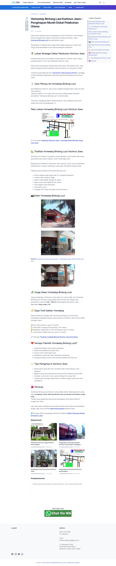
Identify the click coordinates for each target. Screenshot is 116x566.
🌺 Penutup (92, 61)
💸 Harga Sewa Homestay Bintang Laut (99, 46)
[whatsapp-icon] (22, 554)
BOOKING (68, 2)
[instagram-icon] (16, 554)
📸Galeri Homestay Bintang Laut (99, 42)
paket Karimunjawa (57, 408)
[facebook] (26, 22)
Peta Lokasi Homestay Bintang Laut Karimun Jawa (98, 33)
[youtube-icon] (19, 554)
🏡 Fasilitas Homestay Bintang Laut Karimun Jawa (100, 38)
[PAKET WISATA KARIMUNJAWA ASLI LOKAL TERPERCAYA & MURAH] (15, 2)
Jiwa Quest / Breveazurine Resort (64, 73)
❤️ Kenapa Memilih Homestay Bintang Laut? (98, 54)
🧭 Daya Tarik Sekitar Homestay (99, 50)
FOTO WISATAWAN (44, 2)
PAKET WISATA (28, 2)
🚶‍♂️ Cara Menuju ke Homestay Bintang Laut (98, 28)
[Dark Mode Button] (100, 3)
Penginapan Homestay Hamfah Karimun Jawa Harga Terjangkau (70, 443)
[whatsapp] (26, 29)
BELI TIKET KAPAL (80, 2)
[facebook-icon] (12, 554)
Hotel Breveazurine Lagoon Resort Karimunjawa (42, 443)
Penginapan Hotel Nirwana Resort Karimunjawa (70, 470)
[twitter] (26, 25)
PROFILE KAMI (57, 2)
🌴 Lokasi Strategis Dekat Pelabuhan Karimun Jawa (97, 22)
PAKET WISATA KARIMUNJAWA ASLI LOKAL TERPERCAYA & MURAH (61, 562)
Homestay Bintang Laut (39, 40)
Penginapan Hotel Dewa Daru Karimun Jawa (43, 470)
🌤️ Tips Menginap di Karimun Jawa (100, 58)
